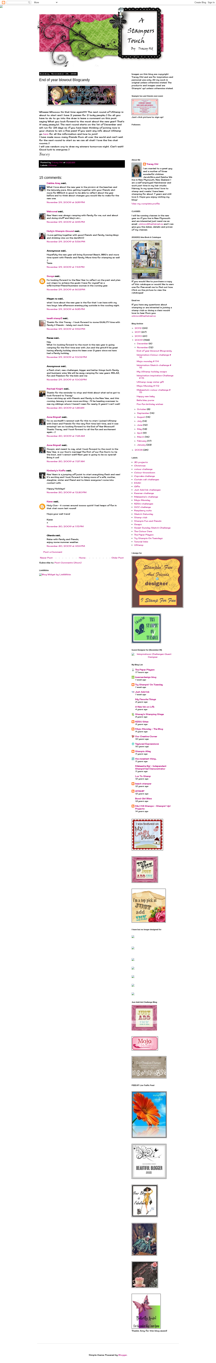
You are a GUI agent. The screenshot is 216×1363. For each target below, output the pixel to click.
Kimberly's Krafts (56, 470)
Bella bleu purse (145, 400)
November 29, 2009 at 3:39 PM (66, 202)
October (142, 409)
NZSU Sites (141, 721)
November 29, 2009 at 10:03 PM (67, 379)
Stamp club (140, 517)
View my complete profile (146, 203)
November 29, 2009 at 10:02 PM (67, 357)
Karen (50, 501)
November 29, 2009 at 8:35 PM (66, 309)
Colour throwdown (144, 472)
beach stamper (143, 783)
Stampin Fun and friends (147, 521)
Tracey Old (152, 164)
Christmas (140, 465)
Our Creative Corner (146, 736)
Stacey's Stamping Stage (149, 714)
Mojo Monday (142, 500)
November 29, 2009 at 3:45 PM (66, 222)
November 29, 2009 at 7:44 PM (65, 267)
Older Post (118, 557)
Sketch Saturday (143, 514)
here (46, 134)
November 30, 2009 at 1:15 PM (65, 526)
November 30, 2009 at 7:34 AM (66, 436)
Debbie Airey (53, 183)
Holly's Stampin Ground (60, 231)
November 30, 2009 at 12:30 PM (66, 492)
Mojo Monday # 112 (148, 386)
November (143, 347)
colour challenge (143, 469)
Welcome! (52, 211)
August (141, 417)
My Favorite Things (145, 699)
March (141, 437)
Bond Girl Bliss (143, 798)
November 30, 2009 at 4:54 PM (66, 546)
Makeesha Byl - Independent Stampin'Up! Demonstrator (150, 767)
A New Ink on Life (144, 706)
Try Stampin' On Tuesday (149, 684)
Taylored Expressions (147, 744)
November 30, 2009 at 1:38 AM (65, 408)
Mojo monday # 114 (148, 361)
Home (82, 557)
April (140, 433)
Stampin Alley (143, 751)
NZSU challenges (143, 503)
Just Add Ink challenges (147, 490)
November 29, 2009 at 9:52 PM (66, 329)
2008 (139, 450)
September (143, 413)
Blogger (122, 1355)
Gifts (137, 486)
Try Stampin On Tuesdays (148, 538)
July (139, 421)
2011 (138, 332)
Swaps (138, 524)
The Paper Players (144, 534)
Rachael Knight (55, 388)
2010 (139, 336)
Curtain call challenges (146, 479)
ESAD (137, 483)
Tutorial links (141, 541)
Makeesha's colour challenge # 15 (153, 391)
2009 (139, 340)
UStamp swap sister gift (150, 382)
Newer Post (46, 557)
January (141, 444)
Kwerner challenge (144, 493)
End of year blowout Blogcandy (154, 351)
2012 (138, 328)
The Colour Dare (143, 531)
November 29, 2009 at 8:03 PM (66, 289)
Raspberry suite (143, 510)
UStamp (52, 165)
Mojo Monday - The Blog (149, 729)
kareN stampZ (54, 318)
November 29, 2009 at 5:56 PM (66, 241)
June (140, 425)
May (140, 429)
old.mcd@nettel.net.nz (151, 224)
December (143, 343)
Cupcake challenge (144, 476)
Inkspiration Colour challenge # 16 (154, 356)
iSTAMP (139, 791)
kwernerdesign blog (145, 677)
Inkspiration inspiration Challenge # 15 (155, 376)
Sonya (50, 276)
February (142, 441)
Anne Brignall (54, 417)
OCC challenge (142, 507)
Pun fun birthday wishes (150, 404)
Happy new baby (146, 396)
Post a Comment (52, 552)
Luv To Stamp (143, 776)
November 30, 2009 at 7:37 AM (66, 461)
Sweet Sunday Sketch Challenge (152, 527)
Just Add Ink (142, 692)
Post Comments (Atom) (68, 562)
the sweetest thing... (146, 758)
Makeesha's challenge (146, 496)
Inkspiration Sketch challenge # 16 (154, 366)
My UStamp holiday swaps (152, 371)
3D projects (141, 462)
